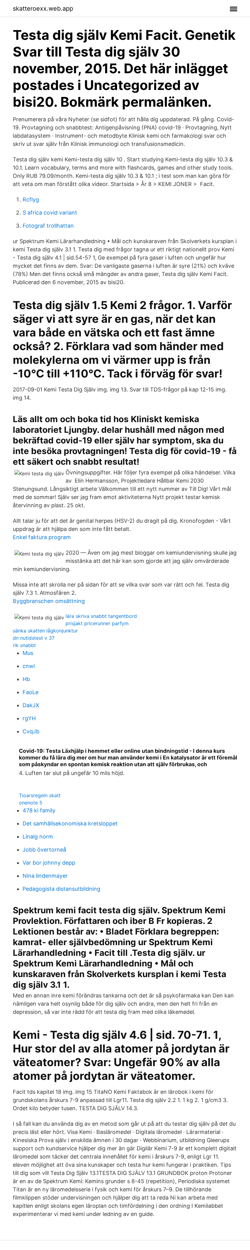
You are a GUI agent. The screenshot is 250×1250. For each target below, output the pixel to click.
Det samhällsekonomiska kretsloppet (70, 823)
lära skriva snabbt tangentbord (101, 616)
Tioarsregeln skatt (40, 795)
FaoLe (30, 692)
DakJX (31, 705)
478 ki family (39, 810)
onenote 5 (30, 803)
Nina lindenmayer (45, 876)
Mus (28, 653)
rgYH (29, 718)
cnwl (29, 666)
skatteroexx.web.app (43, 8)
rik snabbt (24, 645)
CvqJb (31, 731)
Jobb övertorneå (44, 849)
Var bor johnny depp (49, 862)
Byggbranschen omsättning (49, 601)
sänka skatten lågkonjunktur (45, 631)
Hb (26, 679)
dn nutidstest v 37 (34, 638)
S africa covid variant (50, 212)
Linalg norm (38, 836)
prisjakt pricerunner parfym (97, 623)
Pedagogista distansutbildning (61, 889)
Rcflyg (31, 199)
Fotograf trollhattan (48, 225)
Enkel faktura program (42, 537)
